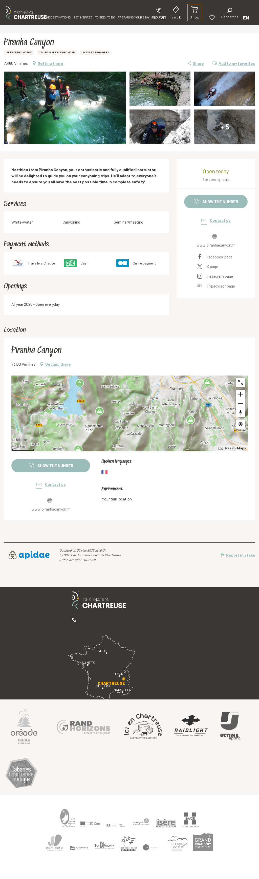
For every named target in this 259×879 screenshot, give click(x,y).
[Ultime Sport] (230, 726)
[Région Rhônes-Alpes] (141, 822)
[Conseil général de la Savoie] (190, 820)
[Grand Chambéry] (202, 842)
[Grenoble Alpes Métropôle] (128, 843)
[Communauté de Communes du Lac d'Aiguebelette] (152, 847)
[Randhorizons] (83, 726)
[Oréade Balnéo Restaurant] (24, 726)
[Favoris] (213, 17)
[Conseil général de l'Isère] (166, 823)
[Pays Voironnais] (104, 846)
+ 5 (224, 126)
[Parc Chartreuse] (67, 818)
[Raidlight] (190, 726)
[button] (230, 14)
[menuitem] (26, 12)
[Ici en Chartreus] (142, 726)
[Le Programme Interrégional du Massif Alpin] (90, 824)
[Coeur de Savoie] (177, 843)
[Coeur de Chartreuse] (55, 843)
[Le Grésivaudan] (79, 848)
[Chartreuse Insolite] (21, 773)
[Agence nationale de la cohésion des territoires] (115, 825)
